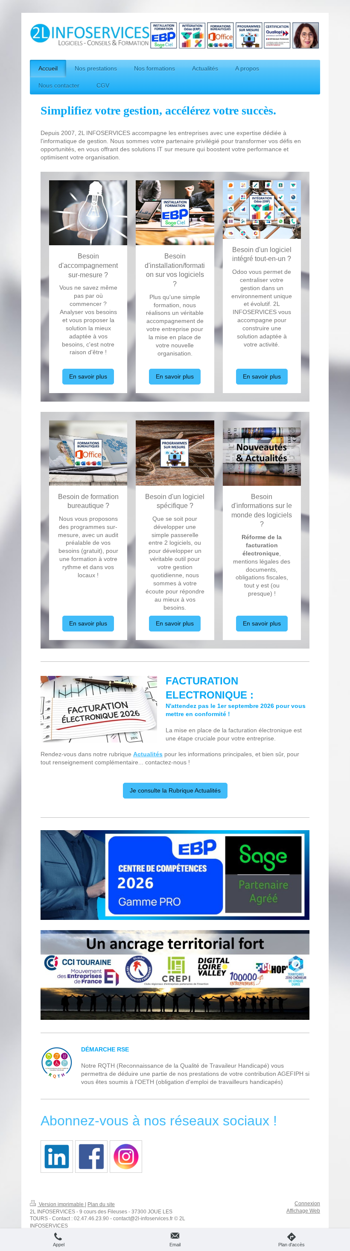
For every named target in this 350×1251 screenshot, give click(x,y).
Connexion (307, 1204)
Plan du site (101, 1204)
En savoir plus (88, 376)
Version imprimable (61, 1204)
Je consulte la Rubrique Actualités (175, 790)
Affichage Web (303, 1211)
